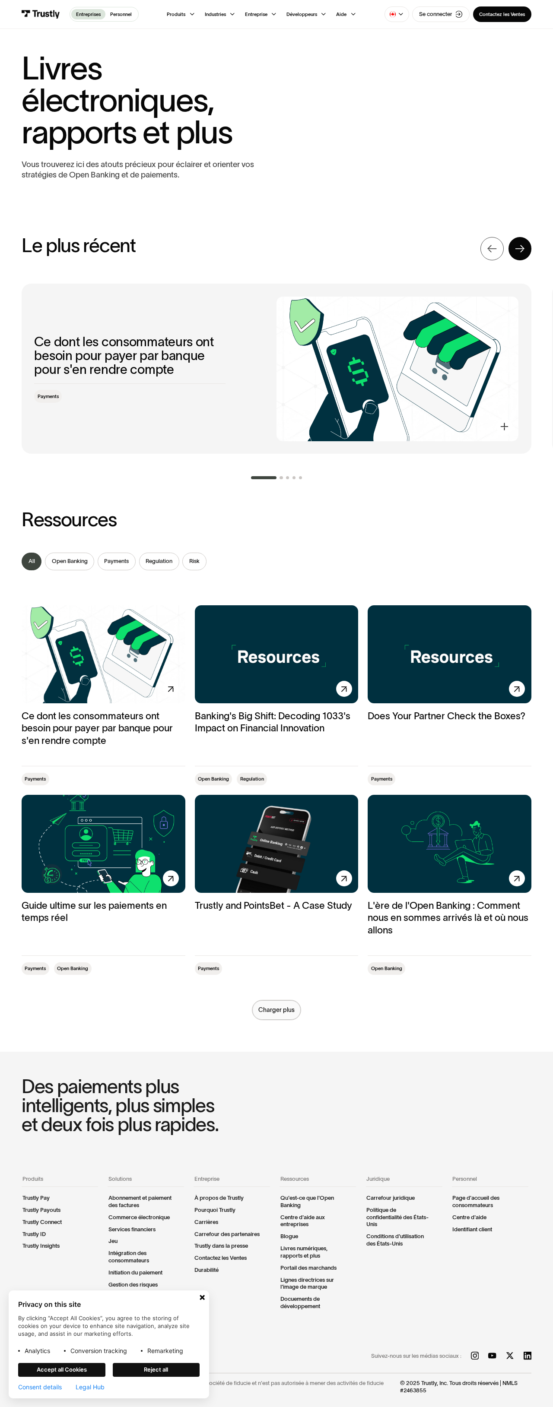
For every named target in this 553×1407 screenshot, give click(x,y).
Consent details (40, 1387)
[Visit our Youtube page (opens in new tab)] (492, 1356)
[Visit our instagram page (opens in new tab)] (475, 1356)
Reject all (156, 1369)
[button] (181, 14)
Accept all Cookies (62, 1369)
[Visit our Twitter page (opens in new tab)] (510, 1356)
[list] (276, 561)
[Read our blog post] (276, 369)
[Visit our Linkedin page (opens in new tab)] (527, 1356)
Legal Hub (90, 1387)
